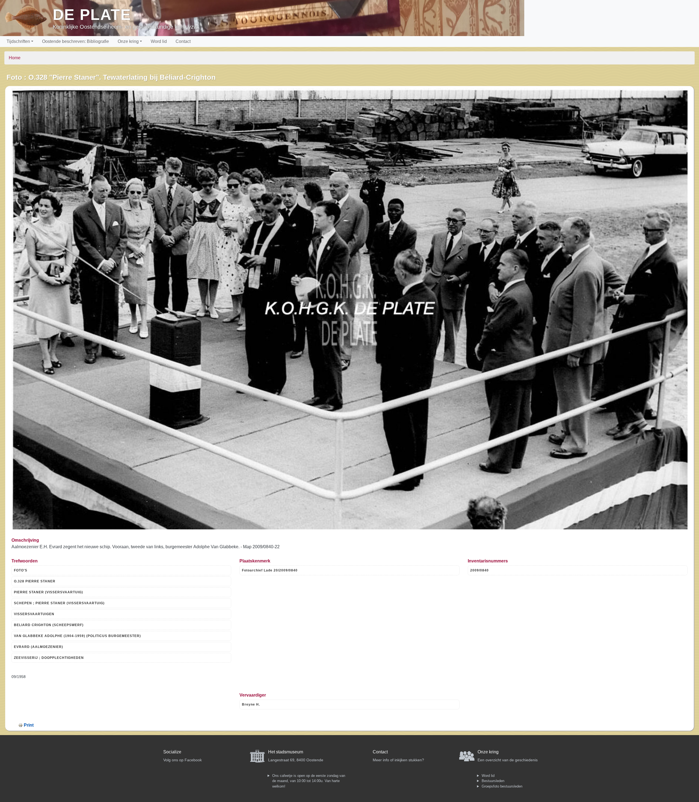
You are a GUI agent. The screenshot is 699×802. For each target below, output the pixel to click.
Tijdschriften (18, 41)
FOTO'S (20, 570)
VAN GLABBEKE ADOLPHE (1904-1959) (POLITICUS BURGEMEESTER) (77, 636)
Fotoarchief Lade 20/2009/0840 (270, 570)
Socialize (172, 752)
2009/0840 (479, 570)
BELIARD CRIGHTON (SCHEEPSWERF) (49, 625)
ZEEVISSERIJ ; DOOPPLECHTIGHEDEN (49, 658)
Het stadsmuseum (285, 752)
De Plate (92, 14)
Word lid (159, 41)
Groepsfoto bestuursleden (502, 786)
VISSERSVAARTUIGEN (34, 614)
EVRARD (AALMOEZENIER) (38, 647)
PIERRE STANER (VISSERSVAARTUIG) (48, 592)
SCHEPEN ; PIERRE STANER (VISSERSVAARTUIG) (59, 603)
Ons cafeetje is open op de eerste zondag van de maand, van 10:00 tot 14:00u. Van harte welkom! (308, 781)
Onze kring (128, 41)
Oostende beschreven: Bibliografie (75, 41)
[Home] (28, 18)
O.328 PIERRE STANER (34, 581)
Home (14, 57)
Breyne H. (251, 704)
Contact (183, 41)
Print (29, 725)
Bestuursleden (493, 781)
